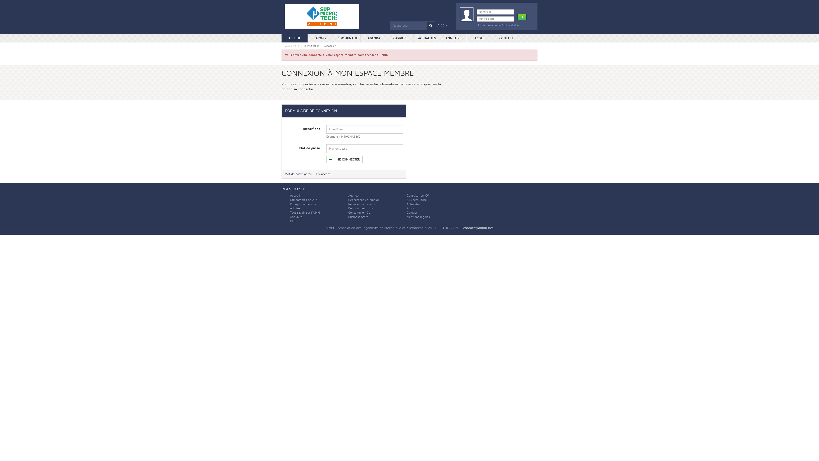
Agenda (374, 38)
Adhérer (295, 208)
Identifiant (311, 129)
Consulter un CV (359, 212)
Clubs (294, 221)
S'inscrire (324, 174)
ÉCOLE (479, 38)
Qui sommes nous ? (303, 199)
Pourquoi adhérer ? (303, 204)
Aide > (442, 25)
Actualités (427, 38)
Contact (506, 38)
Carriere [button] (400, 38)
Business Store (358, 217)
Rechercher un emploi (363, 199)
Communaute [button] (348, 38)
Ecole (410, 208)
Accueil (298, 38)
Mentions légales (418, 217)
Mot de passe (309, 148)
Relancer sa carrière (361, 204)
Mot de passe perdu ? (490, 25)
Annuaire (453, 38)
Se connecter (348, 159)
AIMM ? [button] (321, 38)
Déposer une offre (360, 208)
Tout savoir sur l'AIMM (305, 212)
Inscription (512, 25)
